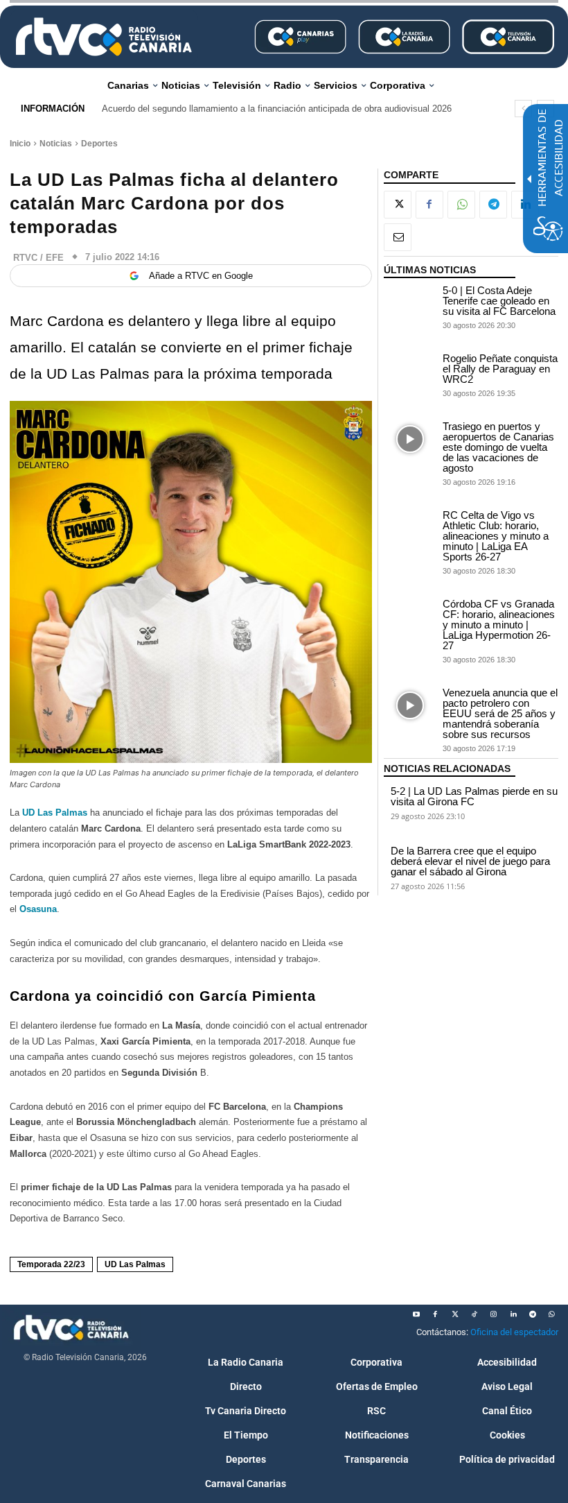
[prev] (523, 108)
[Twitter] (455, 1314)
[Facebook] (429, 204)
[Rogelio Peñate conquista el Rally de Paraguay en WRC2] (410, 371)
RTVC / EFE (38, 257)
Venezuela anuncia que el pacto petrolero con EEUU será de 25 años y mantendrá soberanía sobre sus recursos (500, 713)
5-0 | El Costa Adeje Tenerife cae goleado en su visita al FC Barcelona (499, 300)
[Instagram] (494, 1314)
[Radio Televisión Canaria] (104, 37)
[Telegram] (493, 204)
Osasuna (38, 909)
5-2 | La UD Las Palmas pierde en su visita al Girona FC (474, 796)
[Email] (397, 237)
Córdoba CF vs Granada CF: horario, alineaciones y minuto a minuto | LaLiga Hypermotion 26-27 (499, 624)
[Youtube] (416, 1314)
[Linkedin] (513, 1314)
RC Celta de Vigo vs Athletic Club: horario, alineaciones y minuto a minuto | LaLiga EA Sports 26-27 (496, 535)
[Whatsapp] (552, 1314)
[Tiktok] (474, 1314)
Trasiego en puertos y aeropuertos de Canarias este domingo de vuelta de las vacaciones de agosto (498, 447)
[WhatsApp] (461, 204)
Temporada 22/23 (51, 1264)
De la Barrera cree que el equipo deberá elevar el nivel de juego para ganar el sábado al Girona (470, 861)
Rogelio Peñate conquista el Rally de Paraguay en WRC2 (500, 368)
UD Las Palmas (54, 812)
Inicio (20, 143)
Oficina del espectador (514, 1332)
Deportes (99, 143)
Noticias (55, 143)
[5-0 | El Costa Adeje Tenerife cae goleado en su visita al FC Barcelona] (410, 303)
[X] (397, 204)
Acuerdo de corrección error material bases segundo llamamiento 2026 (249, 108)
